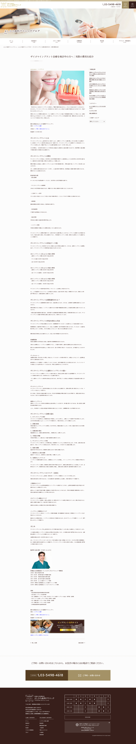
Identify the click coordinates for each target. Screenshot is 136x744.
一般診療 (41, 727)
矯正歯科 (41, 723)
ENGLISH (87, 717)
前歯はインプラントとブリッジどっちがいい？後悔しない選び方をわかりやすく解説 (97, 74)
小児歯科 (41, 732)
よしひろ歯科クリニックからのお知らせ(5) (97, 107)
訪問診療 (41, 734)
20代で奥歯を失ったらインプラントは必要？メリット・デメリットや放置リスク (97, 85)
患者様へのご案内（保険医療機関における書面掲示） (37, 713)
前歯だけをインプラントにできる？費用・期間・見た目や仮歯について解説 (97, 79)
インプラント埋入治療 (44, 721)
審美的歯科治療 (43, 725)
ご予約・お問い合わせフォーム (42, 129)
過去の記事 (80, 642)
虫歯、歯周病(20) (93, 113)
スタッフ (27, 725)
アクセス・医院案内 (30, 730)
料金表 (27, 727)
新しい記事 (34, 642)
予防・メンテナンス (43, 730)
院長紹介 (27, 723)
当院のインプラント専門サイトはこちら (39, 635)
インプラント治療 (37, 126)
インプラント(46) (93, 110)
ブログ (27, 732)
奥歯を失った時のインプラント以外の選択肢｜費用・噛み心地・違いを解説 (97, 91)
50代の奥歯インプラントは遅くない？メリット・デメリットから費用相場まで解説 (97, 97)
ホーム (27, 721)
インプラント (41, 69)
